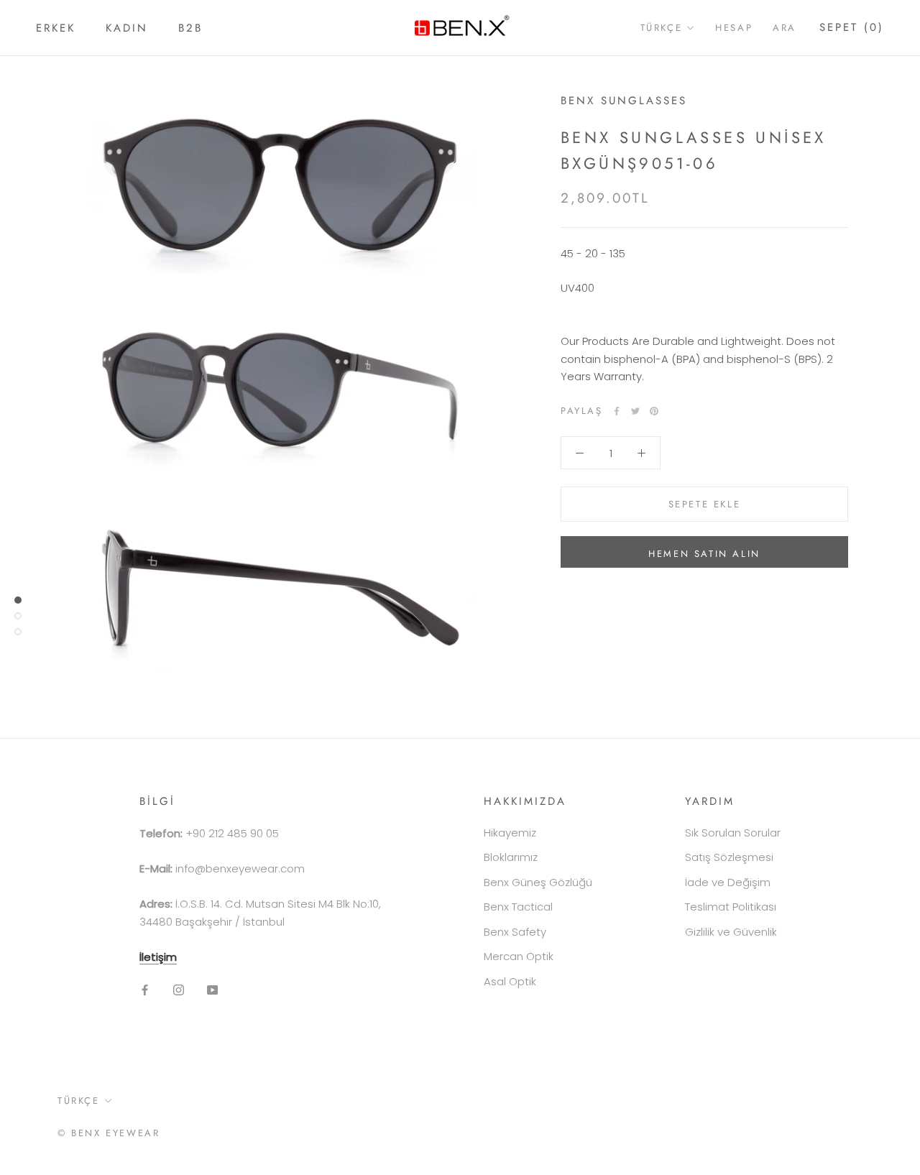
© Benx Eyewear (109, 1133)
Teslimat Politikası (730, 906)
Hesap (734, 27)
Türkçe (661, 27)
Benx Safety (515, 931)
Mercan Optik (518, 956)
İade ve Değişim (727, 882)
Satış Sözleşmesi (729, 857)
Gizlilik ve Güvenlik (731, 931)
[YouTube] (212, 989)
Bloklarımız (511, 857)
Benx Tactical (518, 906)
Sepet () (851, 27)
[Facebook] (616, 411)
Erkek (55, 28)
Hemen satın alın (704, 554)
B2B (190, 28)
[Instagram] (178, 989)
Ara (784, 27)
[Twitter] (635, 411)
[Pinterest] (654, 411)
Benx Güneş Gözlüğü (538, 882)
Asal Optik (510, 981)
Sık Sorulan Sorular (733, 832)
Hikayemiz (510, 832)
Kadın (127, 28)
